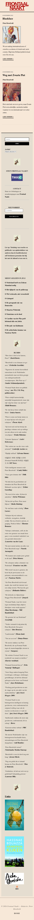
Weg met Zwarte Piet (14, 75)
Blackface (8, 18)
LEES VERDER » (8, 59)
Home (17, 913)
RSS (17, 889)
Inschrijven (14, 216)
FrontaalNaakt (17, 6)
